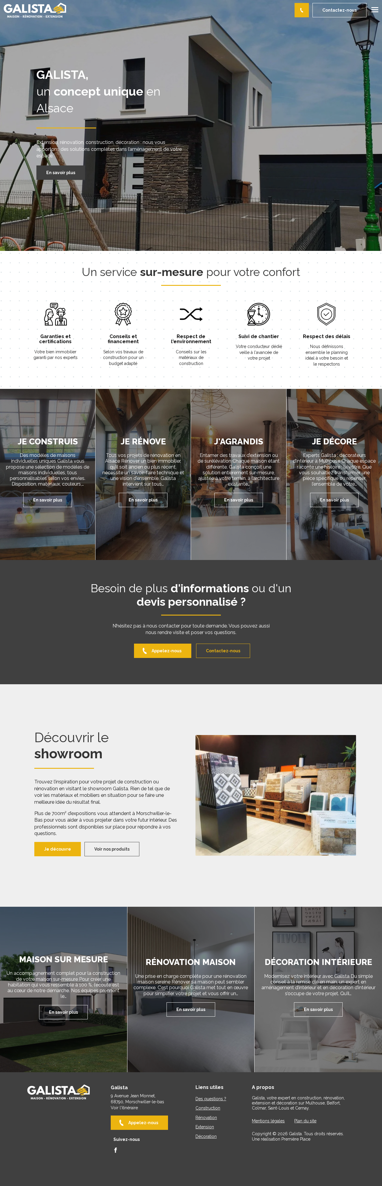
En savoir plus (60, 172)
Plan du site (305, 1121)
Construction (207, 1108)
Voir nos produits (112, 849)
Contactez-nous (339, 10)
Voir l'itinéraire (124, 1107)
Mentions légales (268, 1121)
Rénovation (206, 1118)
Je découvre (57, 849)
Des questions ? (210, 1099)
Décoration (206, 1136)
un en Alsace (98, 91)
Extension (204, 1127)
